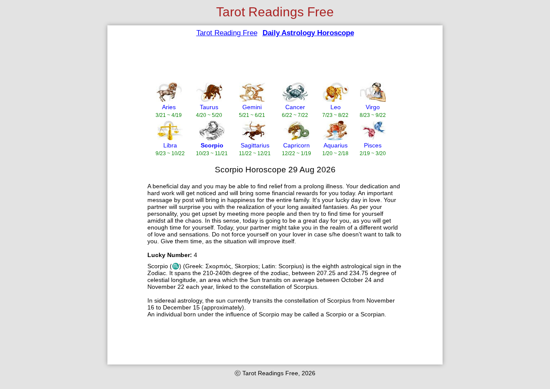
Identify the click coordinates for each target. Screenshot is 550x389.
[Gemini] (252, 99)
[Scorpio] (212, 138)
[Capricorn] (296, 138)
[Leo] (335, 99)
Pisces (373, 145)
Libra (170, 145)
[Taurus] (209, 99)
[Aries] (169, 99)
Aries (169, 107)
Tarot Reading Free (226, 33)
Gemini (252, 107)
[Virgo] (373, 99)
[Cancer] (295, 99)
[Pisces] (373, 138)
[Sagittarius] (255, 138)
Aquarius (336, 145)
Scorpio (212, 145)
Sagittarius (255, 145)
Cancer (295, 107)
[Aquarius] (335, 138)
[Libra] (170, 138)
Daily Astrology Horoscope (308, 33)
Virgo (373, 107)
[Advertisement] (269, 60)
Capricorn (296, 145)
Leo (335, 107)
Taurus (209, 107)
